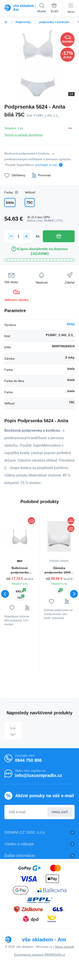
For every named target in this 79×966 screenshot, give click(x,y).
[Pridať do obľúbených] (11, 607)
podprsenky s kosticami (54, 22)
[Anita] (70, 131)
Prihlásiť (60, 812)
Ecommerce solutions (29, 954)
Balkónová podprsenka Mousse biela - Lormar (20, 570)
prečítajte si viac (46, 165)
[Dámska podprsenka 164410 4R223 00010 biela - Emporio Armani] (59, 536)
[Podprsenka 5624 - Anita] (13, 730)
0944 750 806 (28, 760)
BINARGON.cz (55, 954)
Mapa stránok (64, 946)
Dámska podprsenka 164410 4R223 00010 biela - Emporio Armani (59, 570)
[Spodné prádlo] (5, 22)
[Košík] (54, 8)
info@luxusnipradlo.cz (38, 775)
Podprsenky (23, 22)
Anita (71, 324)
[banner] (20, 7)
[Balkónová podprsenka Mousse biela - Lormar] (19, 536)
